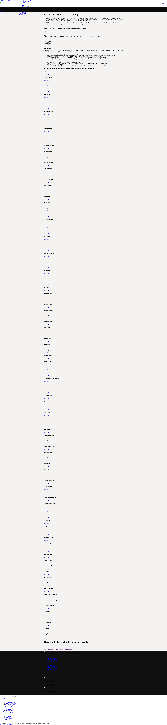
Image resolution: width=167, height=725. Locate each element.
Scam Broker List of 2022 (52, 659)
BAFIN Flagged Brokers (10, 703)
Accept (10, 724)
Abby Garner (24, 7)
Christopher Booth (25, 6)
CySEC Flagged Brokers (10, 705)
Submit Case (164, 3)
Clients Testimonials (51, 657)
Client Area (158, 3)
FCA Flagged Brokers (9, 706)
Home (1, 11)
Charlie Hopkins (25, 12)
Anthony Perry (25, 8)
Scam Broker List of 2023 (52, 658)
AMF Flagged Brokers (10, 702)
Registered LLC (50, 655)
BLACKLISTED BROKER (53, 660)
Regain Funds (6, 694)
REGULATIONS (50, 661)
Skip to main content (12, 0)
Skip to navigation (4, 0)
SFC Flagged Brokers (26, 4)
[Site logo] (6, 5)
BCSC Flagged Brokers (10, 704)
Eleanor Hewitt (25, 11)
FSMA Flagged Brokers (27, 1)
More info (4, 724)
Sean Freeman (25, 9)
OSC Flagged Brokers (26, 2)
